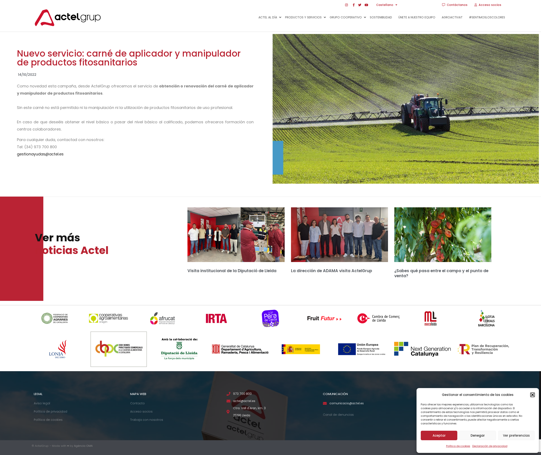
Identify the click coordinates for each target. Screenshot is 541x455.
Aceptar (439, 435)
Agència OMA (83, 446)
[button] (532, 395)
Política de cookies (458, 446)
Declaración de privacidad (489, 446)
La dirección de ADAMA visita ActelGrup (331, 271)
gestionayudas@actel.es (40, 154)
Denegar (478, 435)
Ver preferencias (516, 435)
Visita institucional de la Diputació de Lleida (231, 271)
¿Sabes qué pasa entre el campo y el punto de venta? (441, 273)
